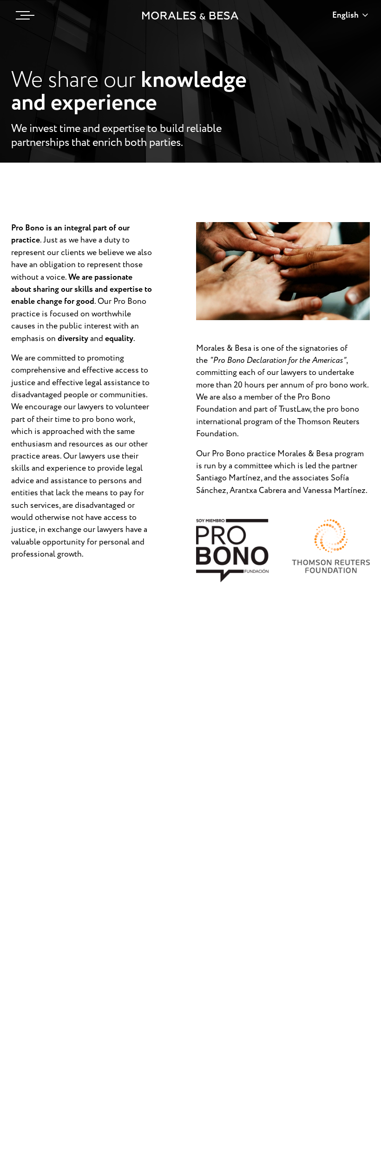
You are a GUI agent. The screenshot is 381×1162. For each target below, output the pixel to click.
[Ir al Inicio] (190, 16)
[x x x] (22, 15)
